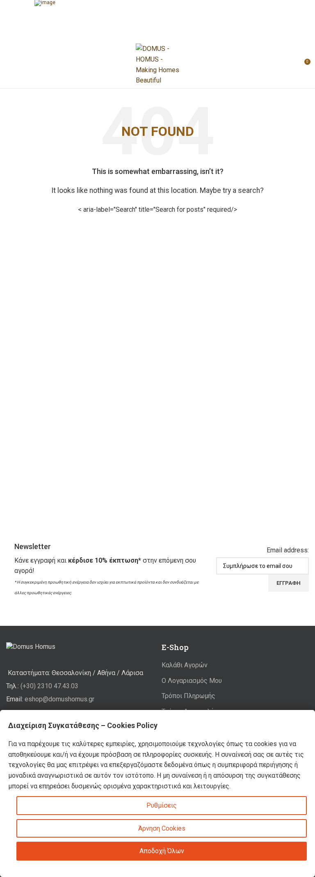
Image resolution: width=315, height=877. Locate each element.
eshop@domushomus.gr (59, 699)
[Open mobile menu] (9, 65)
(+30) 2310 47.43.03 (49, 686)
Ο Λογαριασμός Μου (192, 681)
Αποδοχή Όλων (161, 851)
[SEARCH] (230, 209)
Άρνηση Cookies (161, 828)
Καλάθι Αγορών (185, 665)
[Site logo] (157, 64)
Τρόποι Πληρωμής (188, 696)
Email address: (288, 550)
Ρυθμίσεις (161, 805)
